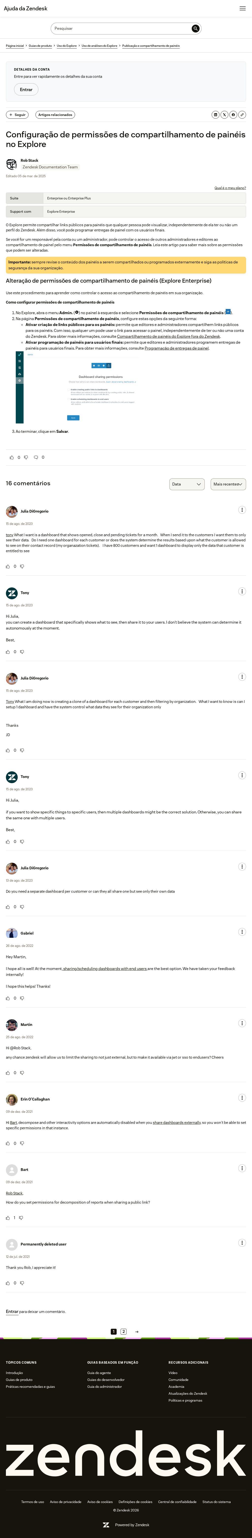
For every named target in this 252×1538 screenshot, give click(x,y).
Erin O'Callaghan (35, 1099)
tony (9, 535)
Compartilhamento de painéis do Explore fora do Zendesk (168, 336)
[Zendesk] (126, 1453)
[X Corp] (224, 115)
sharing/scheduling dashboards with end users (105, 968)
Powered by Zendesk (132, 1525)
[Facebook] (233, 115)
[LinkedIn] (216, 115)
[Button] (12, 457)
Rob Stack (29, 160)
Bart (13, 1122)
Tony (25, 592)
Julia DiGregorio (34, 511)
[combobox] (187, 484)
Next (137, 1332)
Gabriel (27, 933)
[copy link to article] (242, 115)
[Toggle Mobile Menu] (242, 8)
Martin (26, 1024)
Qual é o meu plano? (230, 188)
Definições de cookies (135, 1502)
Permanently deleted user (43, 1244)
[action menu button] (242, 510)
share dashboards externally (177, 1122)
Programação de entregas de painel (177, 348)
